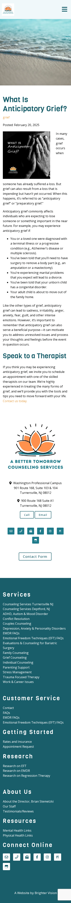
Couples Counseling (17, 623)
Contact (8, 708)
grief (6, 117)
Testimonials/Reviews (18, 811)
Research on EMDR (16, 771)
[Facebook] (40, 531)
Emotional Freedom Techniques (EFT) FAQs (33, 638)
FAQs (6, 713)
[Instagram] (50, 531)
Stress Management (17, 672)
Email (43, 515)
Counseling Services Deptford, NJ (26, 609)
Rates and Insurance (17, 742)
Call (27, 515)
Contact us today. (15, 401)
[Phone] (20, 531)
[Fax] (30, 531)
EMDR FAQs (11, 633)
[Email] (11, 531)
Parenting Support (16, 667)
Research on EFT (15, 766)
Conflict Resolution (16, 619)
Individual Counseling (18, 662)
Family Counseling (16, 653)
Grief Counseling (15, 657)
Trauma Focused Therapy (21, 677)
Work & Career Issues (18, 682)
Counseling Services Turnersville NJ (28, 604)
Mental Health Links (17, 830)
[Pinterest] (60, 531)
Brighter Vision (46, 893)
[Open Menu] (64, 9)
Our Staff (9, 806)
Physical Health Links (18, 835)
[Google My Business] (35, 540)
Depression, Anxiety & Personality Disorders (34, 628)
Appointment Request (18, 746)
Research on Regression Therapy (26, 776)
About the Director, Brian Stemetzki (28, 801)
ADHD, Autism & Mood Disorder (25, 614)
